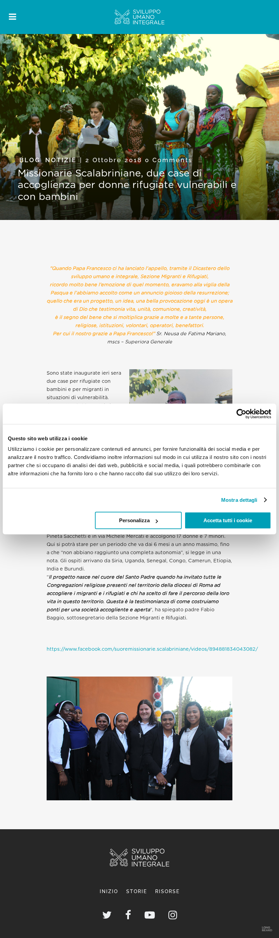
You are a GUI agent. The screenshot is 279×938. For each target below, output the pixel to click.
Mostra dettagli (239, 500)
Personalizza (134, 520)
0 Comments (169, 160)
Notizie (61, 160)
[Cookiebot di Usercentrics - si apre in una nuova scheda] (241, 414)
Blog (29, 160)
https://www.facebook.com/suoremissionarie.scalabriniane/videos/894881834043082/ (152, 649)
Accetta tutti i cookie (227, 520)
